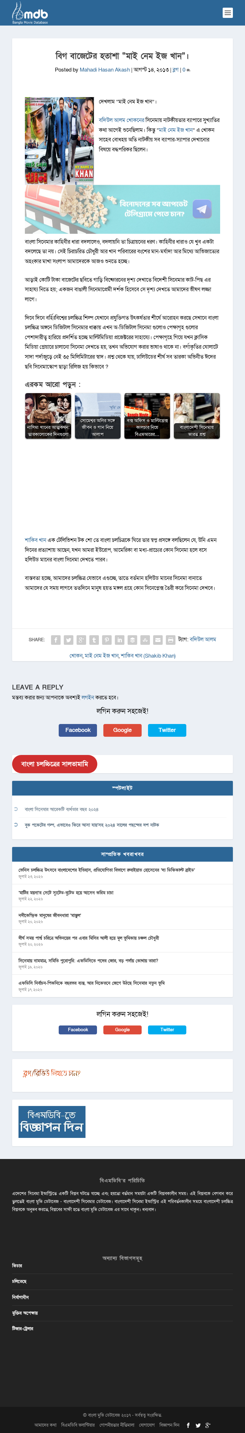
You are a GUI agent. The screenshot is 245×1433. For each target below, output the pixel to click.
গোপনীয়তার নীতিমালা (117, 1425)
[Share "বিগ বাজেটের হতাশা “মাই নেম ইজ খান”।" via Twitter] (68, 640)
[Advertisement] (122, 491)
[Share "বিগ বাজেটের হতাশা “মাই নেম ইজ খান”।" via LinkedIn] (119, 640)
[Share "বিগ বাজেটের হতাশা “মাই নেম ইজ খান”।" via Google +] (81, 640)
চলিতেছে (19, 1281)
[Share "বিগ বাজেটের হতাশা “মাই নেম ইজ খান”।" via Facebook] (55, 640)
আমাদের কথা (45, 1425)
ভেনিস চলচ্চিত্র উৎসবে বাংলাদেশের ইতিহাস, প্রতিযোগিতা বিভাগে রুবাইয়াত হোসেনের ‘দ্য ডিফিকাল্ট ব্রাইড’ (107, 870)
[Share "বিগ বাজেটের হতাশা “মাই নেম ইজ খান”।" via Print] (170, 640)
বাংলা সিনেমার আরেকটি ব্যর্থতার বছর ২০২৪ (62, 809)
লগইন (88, 697)
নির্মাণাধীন (20, 1297)
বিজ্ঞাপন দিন (169, 1425)
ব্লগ (176, 69)
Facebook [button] (78, 730)
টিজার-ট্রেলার (22, 1329)
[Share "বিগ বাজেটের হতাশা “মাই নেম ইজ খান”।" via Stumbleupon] (145, 640)
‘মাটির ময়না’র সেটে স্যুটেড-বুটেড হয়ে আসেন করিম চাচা (66, 893)
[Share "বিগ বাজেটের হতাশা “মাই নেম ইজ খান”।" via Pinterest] (106, 640)
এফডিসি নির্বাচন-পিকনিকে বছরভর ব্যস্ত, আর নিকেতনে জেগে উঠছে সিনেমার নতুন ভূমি (92, 983)
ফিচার (17, 1266)
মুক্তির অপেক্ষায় (25, 1313)
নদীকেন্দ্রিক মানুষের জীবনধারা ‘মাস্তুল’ (50, 915)
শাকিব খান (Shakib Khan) (148, 655)
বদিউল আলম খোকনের (121, 120)
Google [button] (122, 730)
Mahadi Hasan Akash (105, 69)
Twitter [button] (167, 730)
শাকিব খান (35, 540)
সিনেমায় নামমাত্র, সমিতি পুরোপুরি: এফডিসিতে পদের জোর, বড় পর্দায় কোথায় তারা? (88, 961)
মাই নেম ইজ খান (176, 130)
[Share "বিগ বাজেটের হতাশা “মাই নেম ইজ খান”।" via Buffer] (132, 640)
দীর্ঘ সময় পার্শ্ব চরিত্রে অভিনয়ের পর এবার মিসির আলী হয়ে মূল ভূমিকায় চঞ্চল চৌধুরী (89, 938)
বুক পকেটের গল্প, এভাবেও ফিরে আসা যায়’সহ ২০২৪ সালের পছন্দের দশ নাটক (92, 825)
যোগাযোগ (147, 1425)
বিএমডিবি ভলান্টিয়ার (78, 1425)
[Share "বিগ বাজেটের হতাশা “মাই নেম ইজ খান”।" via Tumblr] (94, 640)
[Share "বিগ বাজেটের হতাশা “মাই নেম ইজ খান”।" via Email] (158, 640)
